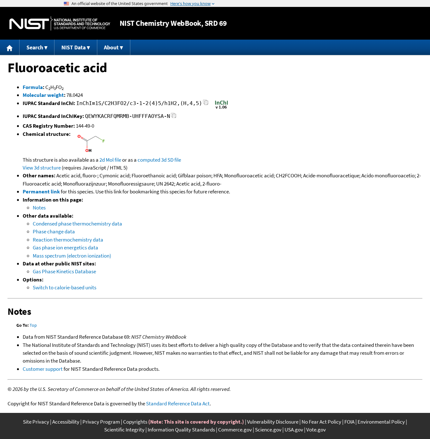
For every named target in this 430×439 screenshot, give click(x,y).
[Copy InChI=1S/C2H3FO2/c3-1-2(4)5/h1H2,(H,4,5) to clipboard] (205, 104)
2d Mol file (110, 159)
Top (33, 325)
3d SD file (171, 159)
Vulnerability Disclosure (272, 421)
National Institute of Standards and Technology (59, 23)
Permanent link (41, 191)
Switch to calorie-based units (64, 287)
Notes (39, 207)
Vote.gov (316, 429)
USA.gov (294, 429)
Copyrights (135, 421)
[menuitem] (10, 47)
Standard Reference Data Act (178, 403)
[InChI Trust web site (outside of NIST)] (221, 108)
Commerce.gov (235, 429)
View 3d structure (42, 167)
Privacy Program (101, 421)
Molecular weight (43, 95)
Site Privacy (36, 421)
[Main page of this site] (10, 47)
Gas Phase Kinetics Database (64, 271)
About (111, 47)
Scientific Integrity (124, 429)
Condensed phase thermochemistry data (77, 223)
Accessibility (65, 421)
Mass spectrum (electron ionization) (72, 255)
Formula (33, 87)
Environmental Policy (381, 421)
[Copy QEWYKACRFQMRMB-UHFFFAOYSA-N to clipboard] (173, 117)
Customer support (43, 368)
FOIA (349, 421)
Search (34, 47)
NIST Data (73, 47)
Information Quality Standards (181, 429)
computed (149, 159)
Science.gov (268, 429)
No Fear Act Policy (321, 421)
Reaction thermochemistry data (68, 239)
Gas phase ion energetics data (65, 247)
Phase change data (54, 231)
